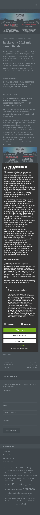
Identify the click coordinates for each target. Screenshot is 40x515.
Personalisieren (20, 345)
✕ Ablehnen (19, 341)
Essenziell (10, 324)
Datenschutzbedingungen (19, 348)
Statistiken (27, 324)
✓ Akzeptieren (20, 330)
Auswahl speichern (19, 335)
